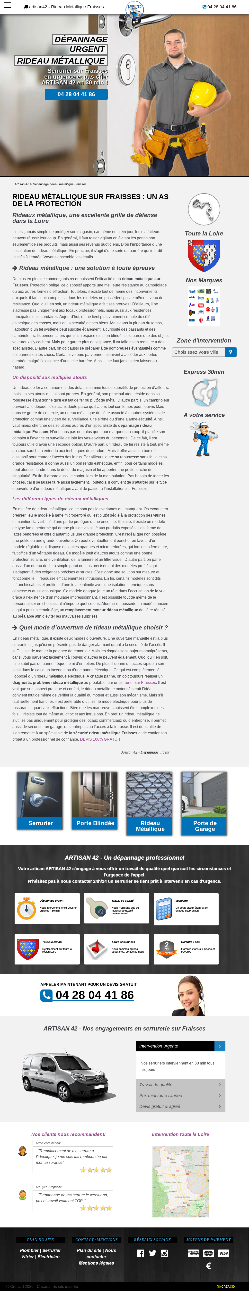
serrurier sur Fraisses (137, 682)
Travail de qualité (155, 1084)
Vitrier (27, 1256)
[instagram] (164, 1254)
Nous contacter (101, 1253)
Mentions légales (96, 1263)
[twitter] (152, 1254)
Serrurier (51, 1250)
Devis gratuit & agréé (159, 1106)
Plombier (29, 1250)
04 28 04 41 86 (222, 6)
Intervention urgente (158, 1046)
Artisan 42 (22, 184)
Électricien (48, 1256)
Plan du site (89, 1250)
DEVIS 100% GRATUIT (100, 739)
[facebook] (140, 1254)
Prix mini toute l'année (160, 1095)
